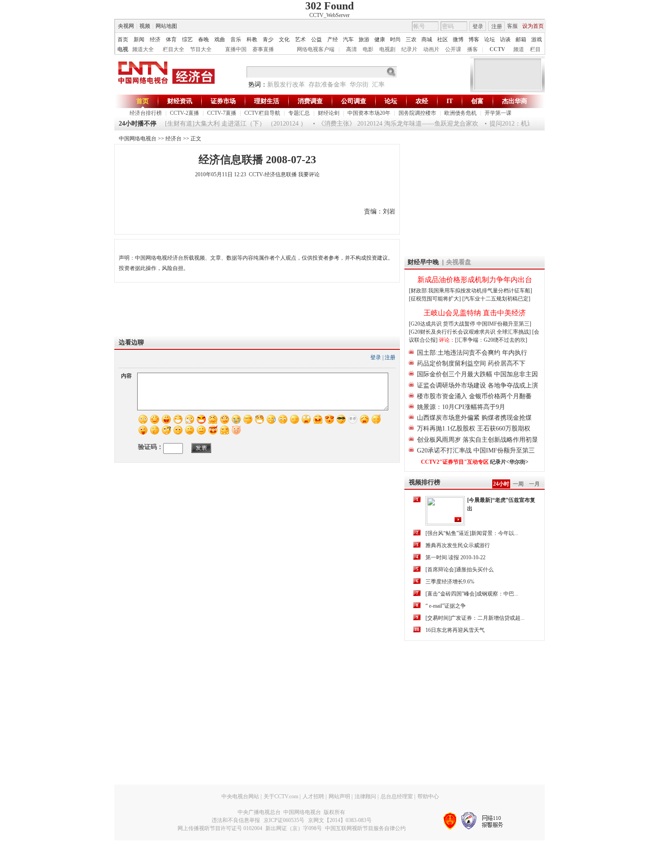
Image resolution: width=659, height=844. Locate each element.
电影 (368, 49)
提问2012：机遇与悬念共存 (520, 123)
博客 (473, 39)
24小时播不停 (137, 123)
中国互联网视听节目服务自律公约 (365, 828)
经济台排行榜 (146, 113)
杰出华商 (514, 101)
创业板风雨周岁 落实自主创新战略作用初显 (477, 439)
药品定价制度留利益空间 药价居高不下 (471, 363)
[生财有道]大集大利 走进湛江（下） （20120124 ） (229, 123)
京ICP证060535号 (284, 820)
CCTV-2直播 (184, 113)
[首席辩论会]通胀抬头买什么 (459, 569)
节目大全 (201, 49)
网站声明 (339, 796)
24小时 (501, 484)
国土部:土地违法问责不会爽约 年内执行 (472, 352)
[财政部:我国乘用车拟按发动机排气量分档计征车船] (470, 290)
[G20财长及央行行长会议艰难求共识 (453, 332)
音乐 (235, 39)
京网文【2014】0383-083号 (340, 820)
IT (450, 101)
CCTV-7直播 (221, 113)
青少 (268, 39)
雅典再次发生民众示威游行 (457, 545)
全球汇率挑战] (514, 332)
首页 (122, 39)
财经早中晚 (423, 262)
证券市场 (223, 101)
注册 (496, 26)
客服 (512, 26)
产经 (332, 39)
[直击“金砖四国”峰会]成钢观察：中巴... (471, 594)
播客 (472, 49)
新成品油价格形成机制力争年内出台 (474, 279)
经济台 (173, 138)
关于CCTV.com (281, 796)
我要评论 (309, 174)
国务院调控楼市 (417, 113)
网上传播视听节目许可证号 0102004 (220, 828)
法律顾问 (365, 796)
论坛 (489, 39)
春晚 (203, 39)
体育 (171, 39)
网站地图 (166, 26)
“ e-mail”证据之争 (445, 606)
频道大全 (143, 49)
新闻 (139, 39)
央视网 (126, 26)
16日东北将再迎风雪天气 (455, 630)
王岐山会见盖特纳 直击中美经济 (475, 313)
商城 (426, 39)
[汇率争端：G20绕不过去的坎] (491, 340)
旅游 (364, 39)
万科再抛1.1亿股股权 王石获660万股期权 (473, 428)
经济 (155, 39)
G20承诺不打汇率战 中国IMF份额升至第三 (476, 450)
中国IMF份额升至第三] (504, 324)
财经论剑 (328, 113)
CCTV (497, 49)
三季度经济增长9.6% (449, 582)
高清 (351, 49)
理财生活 (266, 101)
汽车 (348, 39)
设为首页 (533, 26)
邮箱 (521, 39)
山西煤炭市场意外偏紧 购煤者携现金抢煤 (474, 417)
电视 (122, 49)
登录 (478, 26)
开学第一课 (498, 113)
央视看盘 (458, 262)
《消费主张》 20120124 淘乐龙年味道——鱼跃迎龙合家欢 (391, 123)
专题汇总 (299, 113)
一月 (534, 484)
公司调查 (353, 101)
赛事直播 (263, 49)
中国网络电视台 (137, 138)
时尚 (395, 39)
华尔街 (359, 84)
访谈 (505, 39)
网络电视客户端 (315, 49)
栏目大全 (173, 49)
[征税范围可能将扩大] (435, 299)
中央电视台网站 (240, 796)
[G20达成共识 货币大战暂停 (443, 324)
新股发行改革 (286, 84)
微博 (458, 39)
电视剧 (387, 49)
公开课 (453, 49)
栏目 (535, 49)
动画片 (431, 49)
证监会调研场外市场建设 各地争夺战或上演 (477, 385)
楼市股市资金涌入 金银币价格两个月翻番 (474, 396)
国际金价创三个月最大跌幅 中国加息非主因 (477, 374)
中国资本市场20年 (368, 113)
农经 (422, 101)
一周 (518, 484)
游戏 (536, 39)
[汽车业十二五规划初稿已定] (496, 299)
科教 (252, 39)
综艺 (187, 39)
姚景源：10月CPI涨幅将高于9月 (461, 407)
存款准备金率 (327, 84)
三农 (411, 39)
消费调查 (310, 101)
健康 (379, 39)
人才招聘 (313, 796)
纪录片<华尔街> (509, 462)
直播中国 (236, 49)
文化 (284, 39)
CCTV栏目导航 (262, 113)
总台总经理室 (397, 796)
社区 (442, 39)
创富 (477, 101)
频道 (518, 49)
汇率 (378, 84)
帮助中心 (428, 796)
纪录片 (409, 49)
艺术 (300, 39)
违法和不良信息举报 (236, 820)
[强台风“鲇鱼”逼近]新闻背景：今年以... (471, 533)
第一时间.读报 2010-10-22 (455, 557)
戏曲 (219, 39)
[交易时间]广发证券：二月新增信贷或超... (475, 618)
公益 (316, 39)
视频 (144, 26)
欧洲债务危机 (460, 113)
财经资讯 (179, 101)
